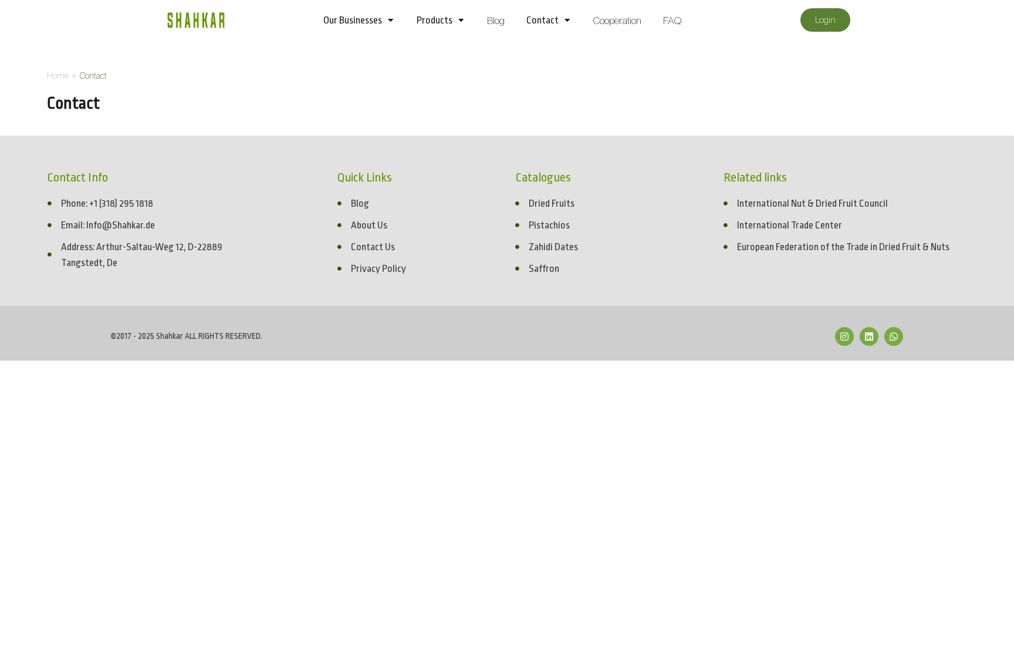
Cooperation (617, 20)
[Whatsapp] (893, 336)
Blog (496, 20)
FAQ (672, 20)
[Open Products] (461, 20)
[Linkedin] (869, 336)
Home (58, 75)
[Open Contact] (567, 20)
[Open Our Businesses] (390, 20)
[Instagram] (844, 336)
